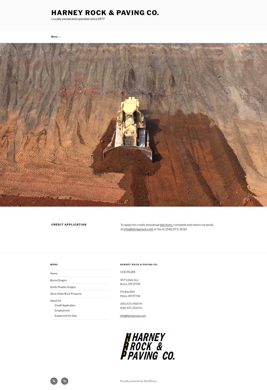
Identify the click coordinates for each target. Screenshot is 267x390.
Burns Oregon (58, 280)
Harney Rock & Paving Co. (105, 13)
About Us (55, 300)
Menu (54, 36)
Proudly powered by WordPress (138, 381)
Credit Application (65, 305)
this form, (166, 225)
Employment (62, 310)
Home (53, 273)
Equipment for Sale (66, 315)
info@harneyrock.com (138, 229)
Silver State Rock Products (66, 293)
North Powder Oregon (63, 287)
